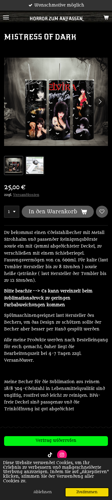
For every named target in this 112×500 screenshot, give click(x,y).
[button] (13, 165)
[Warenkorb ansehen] (106, 17)
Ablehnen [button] (43, 492)
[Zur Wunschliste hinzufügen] (102, 212)
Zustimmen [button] (87, 492)
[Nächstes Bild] (99, 101)
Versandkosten (26, 195)
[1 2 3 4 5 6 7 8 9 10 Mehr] (11, 212)
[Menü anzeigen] (6, 17)
